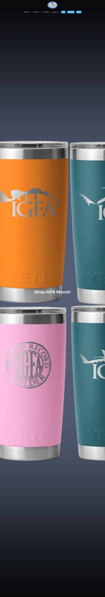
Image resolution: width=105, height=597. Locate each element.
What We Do (36, 12)
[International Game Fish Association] (52, 5)
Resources (55, 12)
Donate (78, 12)
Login (63, 12)
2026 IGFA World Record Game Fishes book (52, 292)
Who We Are (27, 12)
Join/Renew (71, 12)
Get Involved (46, 12)
